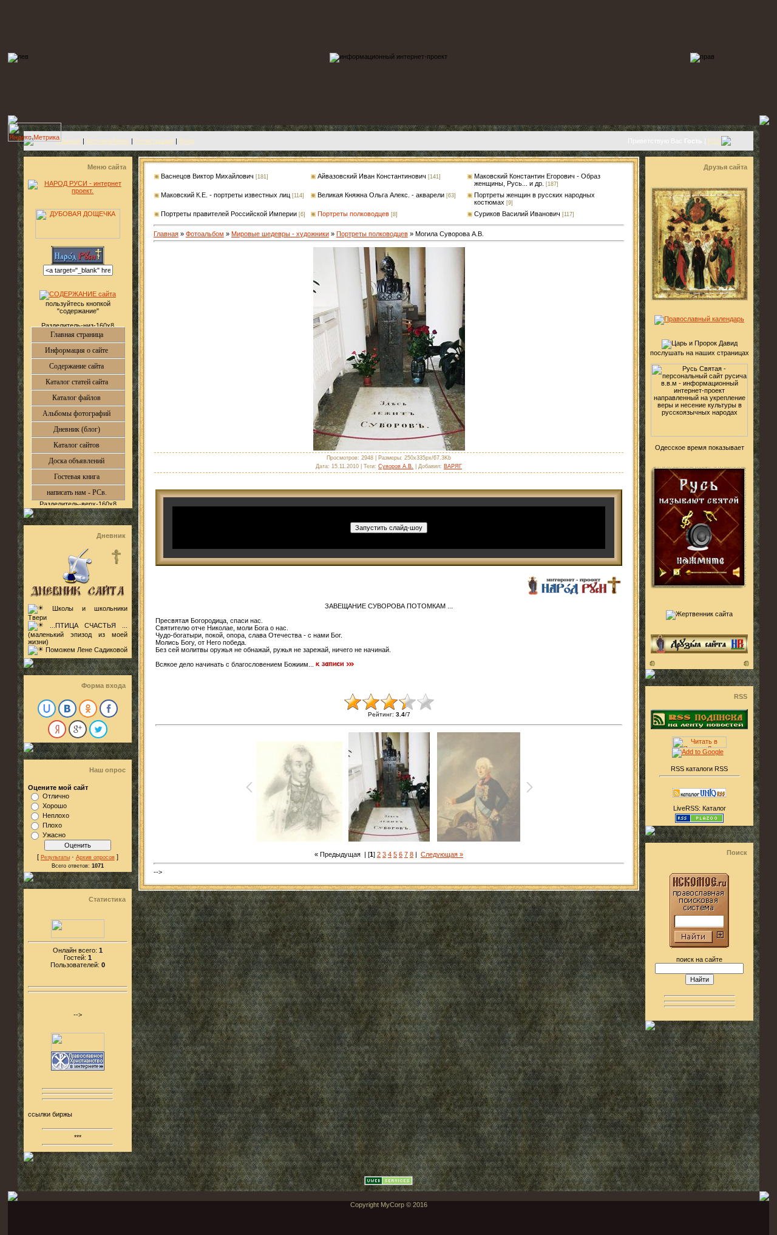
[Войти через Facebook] (109, 708)
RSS (714, 141)
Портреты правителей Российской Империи (229, 213)
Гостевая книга (89, 476)
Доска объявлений (86, 461)
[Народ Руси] (573, 592)
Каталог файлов (88, 397)
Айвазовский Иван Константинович (371, 176)
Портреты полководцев (353, 213)
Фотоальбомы (107, 141)
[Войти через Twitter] (98, 729)
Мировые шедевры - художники (280, 233)
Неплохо (55, 815)
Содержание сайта (86, 366)
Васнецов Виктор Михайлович (207, 176)
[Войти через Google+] (78, 729)
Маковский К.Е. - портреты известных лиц (225, 195)
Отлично (55, 796)
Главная (68, 141)
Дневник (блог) (88, 429)
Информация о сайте (84, 350)
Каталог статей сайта (85, 382)
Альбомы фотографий (83, 413)
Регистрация (154, 141)
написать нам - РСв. (85, 492)
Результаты (55, 857)
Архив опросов (95, 857)
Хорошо (54, 805)
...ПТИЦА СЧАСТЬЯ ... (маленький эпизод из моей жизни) (77, 633)
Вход (186, 141)
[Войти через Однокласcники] (88, 708)
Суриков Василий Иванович (517, 213)
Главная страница (87, 334)
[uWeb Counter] (77, 935)
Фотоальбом (205, 233)
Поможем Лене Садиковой (86, 649)
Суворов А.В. (395, 466)
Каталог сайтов (88, 445)
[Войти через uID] (47, 708)
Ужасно (54, 835)
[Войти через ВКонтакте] (67, 708)
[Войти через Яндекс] (57, 729)
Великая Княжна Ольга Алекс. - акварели (380, 195)
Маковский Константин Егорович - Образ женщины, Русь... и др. (537, 179)
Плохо (52, 825)
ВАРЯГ (453, 466)
